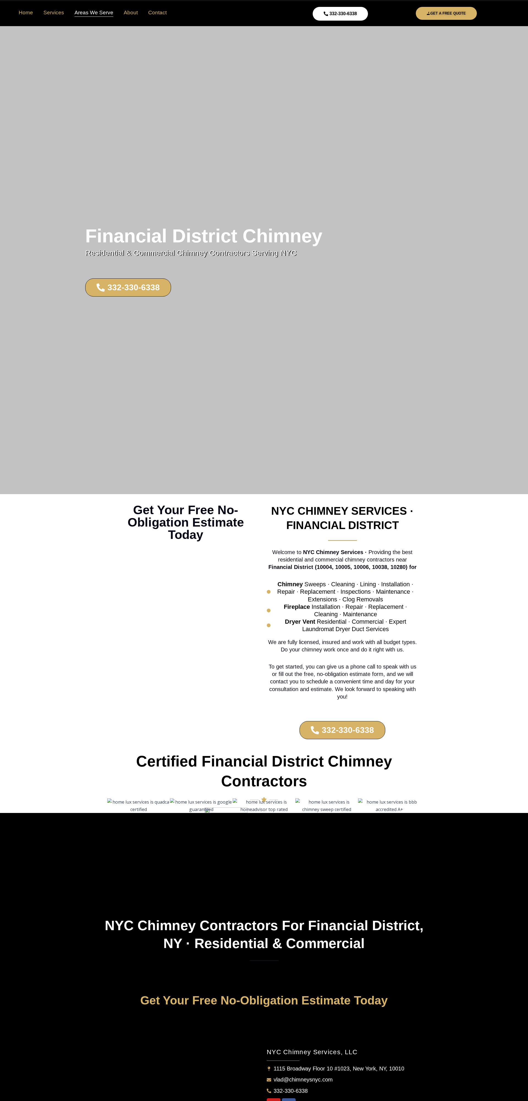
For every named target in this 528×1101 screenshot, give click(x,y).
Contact (157, 12)
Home (26, 12)
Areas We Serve (94, 12)
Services (53, 12)
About (131, 12)
